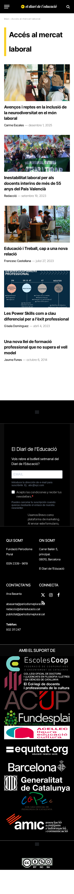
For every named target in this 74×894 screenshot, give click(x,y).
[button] (37, 412)
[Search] (68, 6)
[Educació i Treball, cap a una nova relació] (37, 224)
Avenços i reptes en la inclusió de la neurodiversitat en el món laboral (35, 113)
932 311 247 (13, 629)
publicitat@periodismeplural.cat (25, 614)
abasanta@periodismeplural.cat (25, 604)
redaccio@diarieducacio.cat (23, 609)
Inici (6, 18)
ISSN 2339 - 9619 (17, 563)
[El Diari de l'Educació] (39, 6)
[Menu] (6, 6)
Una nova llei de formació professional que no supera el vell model (35, 347)
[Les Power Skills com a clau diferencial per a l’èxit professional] (37, 289)
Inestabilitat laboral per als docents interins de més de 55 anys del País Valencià (32, 183)
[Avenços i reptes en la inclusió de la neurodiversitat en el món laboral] (37, 82)
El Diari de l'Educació (51, 568)
